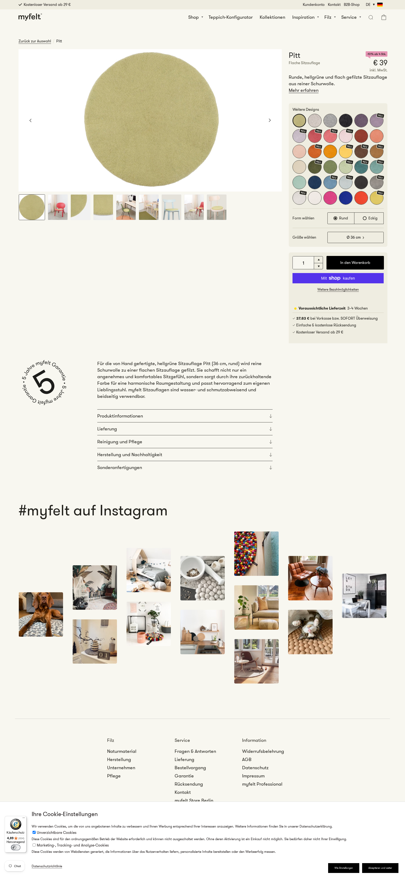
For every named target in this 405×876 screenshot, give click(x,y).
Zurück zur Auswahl (35, 41)
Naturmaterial (121, 751)
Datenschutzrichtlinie (47, 866)
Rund (343, 218)
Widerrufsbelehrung (263, 751)
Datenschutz (255, 768)
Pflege (114, 776)
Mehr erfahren (304, 90)
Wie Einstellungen (343, 868)
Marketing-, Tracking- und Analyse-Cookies (73, 845)
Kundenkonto (314, 4)
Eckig (373, 218)
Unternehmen (121, 768)
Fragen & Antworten (195, 751)
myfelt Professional (262, 784)
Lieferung (184, 759)
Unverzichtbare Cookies (56, 832)
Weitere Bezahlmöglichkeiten (338, 289)
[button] (370, 17)
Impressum (253, 776)
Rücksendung (189, 784)
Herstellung (119, 759)
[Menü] (23, 819)
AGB (246, 759)
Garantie (184, 776)
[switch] (15, 847)
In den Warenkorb (355, 262)
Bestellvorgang (190, 768)
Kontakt (334, 4)
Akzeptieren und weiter (380, 868)
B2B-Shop (352, 4)
